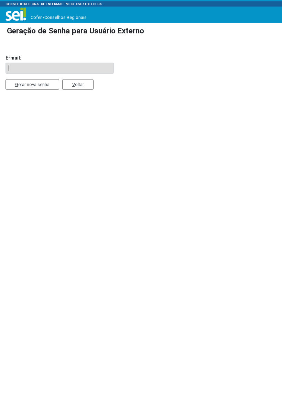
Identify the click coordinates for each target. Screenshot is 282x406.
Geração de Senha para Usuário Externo (75, 30)
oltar (78, 84)
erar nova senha (32, 84)
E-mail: (13, 58)
